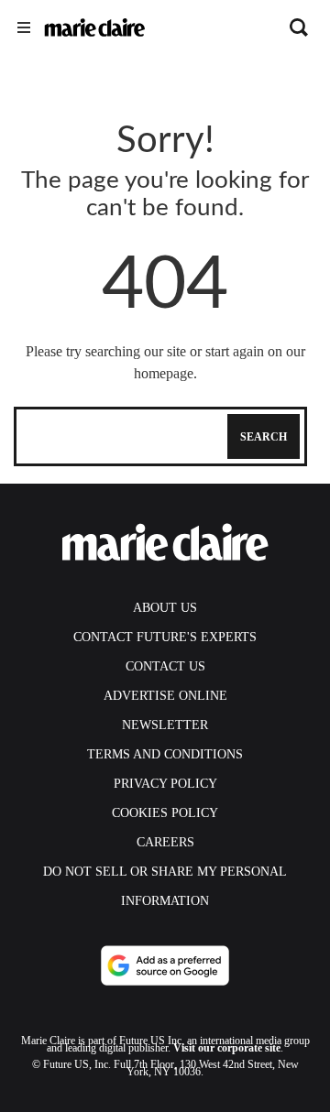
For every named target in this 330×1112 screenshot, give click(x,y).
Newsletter (165, 725)
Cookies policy (165, 813)
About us (165, 608)
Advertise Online (165, 696)
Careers (165, 842)
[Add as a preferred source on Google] (165, 965)
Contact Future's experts (165, 637)
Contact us (165, 666)
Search (263, 437)
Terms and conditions (165, 754)
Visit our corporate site (226, 1047)
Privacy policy (165, 783)
